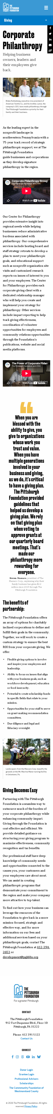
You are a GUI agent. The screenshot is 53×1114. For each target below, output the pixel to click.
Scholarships (26, 1083)
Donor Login (26, 1070)
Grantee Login (26, 1074)
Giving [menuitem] (8, 20)
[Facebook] (50, 28)
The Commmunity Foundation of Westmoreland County (26, 1090)
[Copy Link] (50, 50)
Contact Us (27, 1039)
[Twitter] (50, 34)
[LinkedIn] (50, 39)
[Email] (50, 45)
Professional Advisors (26, 1079)
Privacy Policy (30, 1107)
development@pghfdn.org (20, 957)
